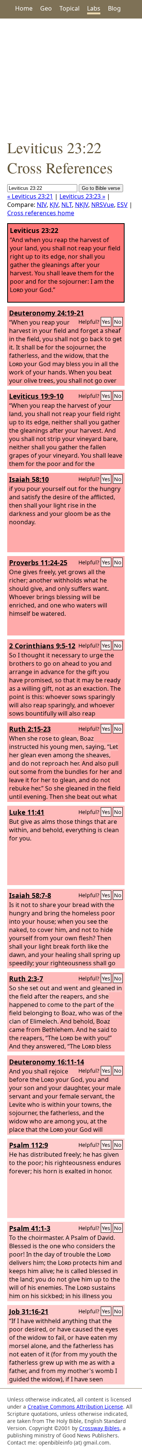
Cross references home (40, 213)
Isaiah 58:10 (29, 479)
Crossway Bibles (99, 1428)
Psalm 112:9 (28, 1145)
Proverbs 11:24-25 (38, 562)
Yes (106, 321)
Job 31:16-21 (28, 1311)
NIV (42, 204)
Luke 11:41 (26, 812)
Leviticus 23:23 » (82, 196)
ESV (122, 204)
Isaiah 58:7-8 (30, 895)
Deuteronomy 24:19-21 (46, 312)
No (118, 321)
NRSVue (102, 204)
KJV (54, 204)
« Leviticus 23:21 (30, 196)
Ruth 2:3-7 (26, 978)
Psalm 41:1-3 (29, 1228)
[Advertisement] (71, 78)
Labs (93, 8)
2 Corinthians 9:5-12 (42, 645)
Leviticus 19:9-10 (36, 396)
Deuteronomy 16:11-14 (46, 1061)
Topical (69, 8)
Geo (46, 8)
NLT (66, 204)
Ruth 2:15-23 (30, 728)
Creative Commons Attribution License (75, 1406)
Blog (114, 8)
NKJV (81, 204)
